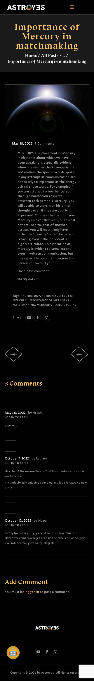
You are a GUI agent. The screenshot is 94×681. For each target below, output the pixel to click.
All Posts (49, 55)
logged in (32, 592)
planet (58, 305)
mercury (44, 305)
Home (31, 55)
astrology (31, 296)
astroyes (49, 296)
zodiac (71, 305)
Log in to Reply (16, 417)
